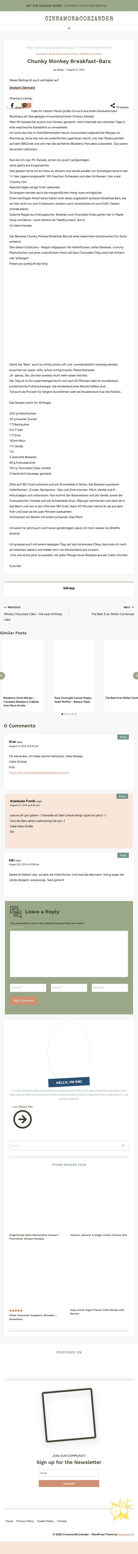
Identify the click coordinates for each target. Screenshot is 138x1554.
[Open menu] (69, 28)
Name (16, 987)
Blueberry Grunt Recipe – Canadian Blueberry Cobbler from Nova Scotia (21, 701)
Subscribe (69, 1483)
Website (98, 987)
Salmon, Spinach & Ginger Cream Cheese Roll (98, 1235)
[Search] (123, 1146)
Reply (123, 737)
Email (57, 987)
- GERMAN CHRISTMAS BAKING (66, 6)
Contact (62, 1521)
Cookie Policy (45, 1521)
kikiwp (60, 69)
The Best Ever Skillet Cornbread (112, 611)
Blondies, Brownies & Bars (53, 54)
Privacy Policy (25, 1521)
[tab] (62, 714)
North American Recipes (86, 54)
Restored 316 (126, 1534)
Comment (18, 927)
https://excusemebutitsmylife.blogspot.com (39, 772)
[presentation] (23, 667)
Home (9, 1521)
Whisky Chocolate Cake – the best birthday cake (33, 613)
